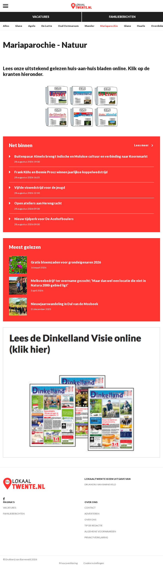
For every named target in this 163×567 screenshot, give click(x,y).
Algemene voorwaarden (100, 531)
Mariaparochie (109, 25)
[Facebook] (4, 499)
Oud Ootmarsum (68, 25)
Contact (90, 507)
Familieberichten (122, 16)
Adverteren (91, 513)
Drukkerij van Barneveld (100, 484)
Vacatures (40, 16)
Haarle (141, 25)
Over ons (90, 519)
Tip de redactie (93, 525)
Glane (18, 25)
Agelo (31, 25)
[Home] (81, 6)
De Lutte (46, 25)
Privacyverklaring (96, 537)
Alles (6, 25)
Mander (89, 25)
